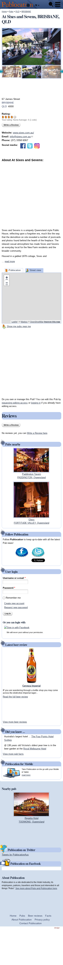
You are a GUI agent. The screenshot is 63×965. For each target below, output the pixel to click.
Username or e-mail (14, 578)
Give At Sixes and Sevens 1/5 (3, 117)
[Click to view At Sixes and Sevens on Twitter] (30, 145)
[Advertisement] (31, 194)
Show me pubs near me (19, 326)
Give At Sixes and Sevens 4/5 (12, 117)
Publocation (15, 270)
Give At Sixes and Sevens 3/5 (9, 117)
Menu (57, 4)
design (57, 928)
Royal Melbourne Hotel (34, 748)
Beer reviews (35, 915)
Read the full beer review (15, 696)
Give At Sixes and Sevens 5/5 (15, 117)
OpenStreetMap (37, 321)
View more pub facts (13, 754)
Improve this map (52, 321)
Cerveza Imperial (31, 685)
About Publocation (22, 919)
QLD (17, 11)
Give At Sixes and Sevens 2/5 (6, 117)
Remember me (13, 597)
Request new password (16, 607)
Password (9, 588)
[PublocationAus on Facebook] (21, 557)
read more (10, 261)
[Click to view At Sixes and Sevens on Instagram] (37, 145)
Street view (35, 270)
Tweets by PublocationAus (15, 854)
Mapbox (24, 321)
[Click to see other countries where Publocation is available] (37, 5)
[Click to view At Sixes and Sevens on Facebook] (23, 145)
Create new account (14, 603)
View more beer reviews (15, 722)
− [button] (7, 283)
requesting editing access (15, 402)
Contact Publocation (30, 923)
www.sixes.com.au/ (23, 132)
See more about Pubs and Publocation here (36, 888)
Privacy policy (42, 919)
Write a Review (11, 125)
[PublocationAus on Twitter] (38, 557)
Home (4, 11)
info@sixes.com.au (21, 136)
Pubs (11, 11)
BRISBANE (26, 11)
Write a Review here (37, 433)
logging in (36, 402)
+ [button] (7, 277)
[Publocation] (18, 7)
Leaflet (14, 321)
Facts (48, 915)
